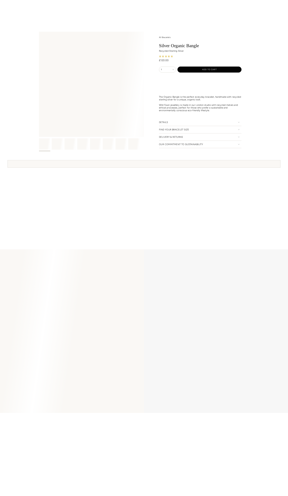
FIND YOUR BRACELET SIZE (174, 129)
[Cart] (278, 6)
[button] (75, 13)
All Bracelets (165, 37)
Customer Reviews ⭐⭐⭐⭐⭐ (62, 419)
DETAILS (163, 122)
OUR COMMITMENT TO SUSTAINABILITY (181, 144)
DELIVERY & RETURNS (171, 137)
